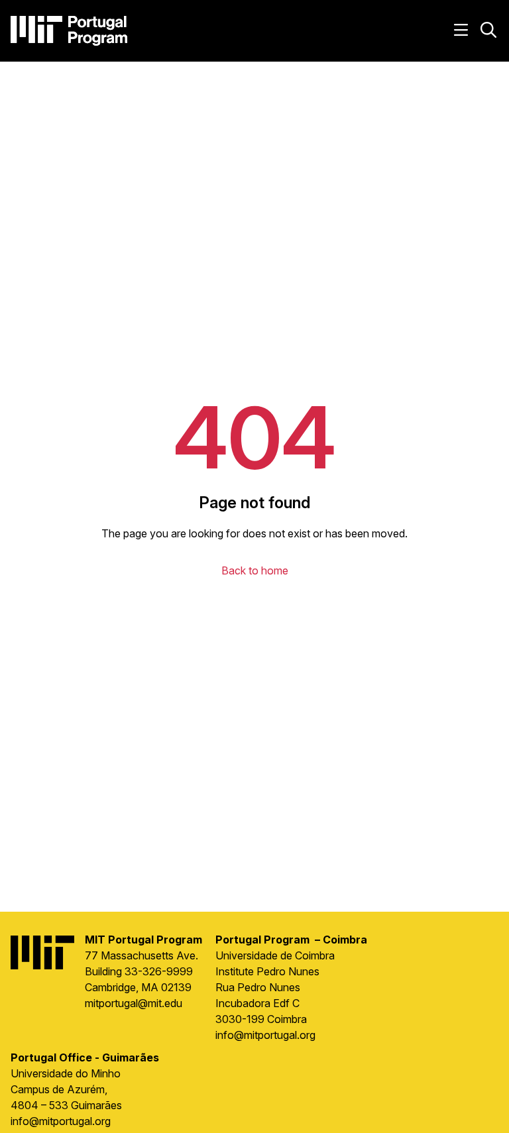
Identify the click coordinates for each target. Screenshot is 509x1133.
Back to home (254, 570)
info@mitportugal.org (265, 1035)
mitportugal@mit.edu (133, 1003)
